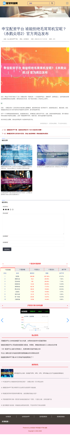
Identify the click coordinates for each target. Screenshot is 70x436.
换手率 (64, 269)
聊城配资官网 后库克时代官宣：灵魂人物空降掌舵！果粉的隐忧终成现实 (27, 133)
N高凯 (17, 276)
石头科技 (17, 281)
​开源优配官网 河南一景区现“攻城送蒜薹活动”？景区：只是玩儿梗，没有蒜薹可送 (27, 399)
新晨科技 (17, 284)
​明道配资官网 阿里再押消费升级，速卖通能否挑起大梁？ (20, 393)
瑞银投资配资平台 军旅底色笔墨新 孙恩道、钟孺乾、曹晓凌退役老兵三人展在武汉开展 (29, 345)
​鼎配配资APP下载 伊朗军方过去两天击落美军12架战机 (19, 387)
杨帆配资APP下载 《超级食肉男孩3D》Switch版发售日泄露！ (24, 130)
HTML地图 (44, 428)
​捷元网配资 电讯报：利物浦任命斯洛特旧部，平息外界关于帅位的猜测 (24, 405)
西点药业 (17, 289)
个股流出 (51, 269)
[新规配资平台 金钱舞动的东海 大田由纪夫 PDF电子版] (52, 155)
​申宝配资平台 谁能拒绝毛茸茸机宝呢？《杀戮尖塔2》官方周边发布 (23, 382)
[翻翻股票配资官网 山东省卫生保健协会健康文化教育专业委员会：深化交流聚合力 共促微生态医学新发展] (16, 155)
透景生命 (17, 279)
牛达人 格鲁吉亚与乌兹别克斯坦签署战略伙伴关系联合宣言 (20, 353)
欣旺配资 (8, 416)
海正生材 (17, 294)
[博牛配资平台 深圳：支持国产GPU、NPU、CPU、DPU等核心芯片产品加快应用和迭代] (7, 373)
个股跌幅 (22, 269)
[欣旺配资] (10, 3)
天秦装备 (17, 299)
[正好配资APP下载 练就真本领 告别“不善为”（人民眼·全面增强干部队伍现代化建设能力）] (16, 181)
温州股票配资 (43, 416)
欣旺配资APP (26, 416)
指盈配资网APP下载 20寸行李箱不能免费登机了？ (17, 357)
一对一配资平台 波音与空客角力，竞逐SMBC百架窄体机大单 (21, 349)
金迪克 (17, 291)
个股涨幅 (8, 270)
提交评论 (7, 249)
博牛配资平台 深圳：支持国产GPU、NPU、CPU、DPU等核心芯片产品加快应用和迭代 (39, 373)
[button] (2, 320)
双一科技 (17, 297)
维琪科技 (17, 286)
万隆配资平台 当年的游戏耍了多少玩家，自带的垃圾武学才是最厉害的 (23, 341)
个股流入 (37, 269)
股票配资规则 (61, 416)
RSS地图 (38, 428)
